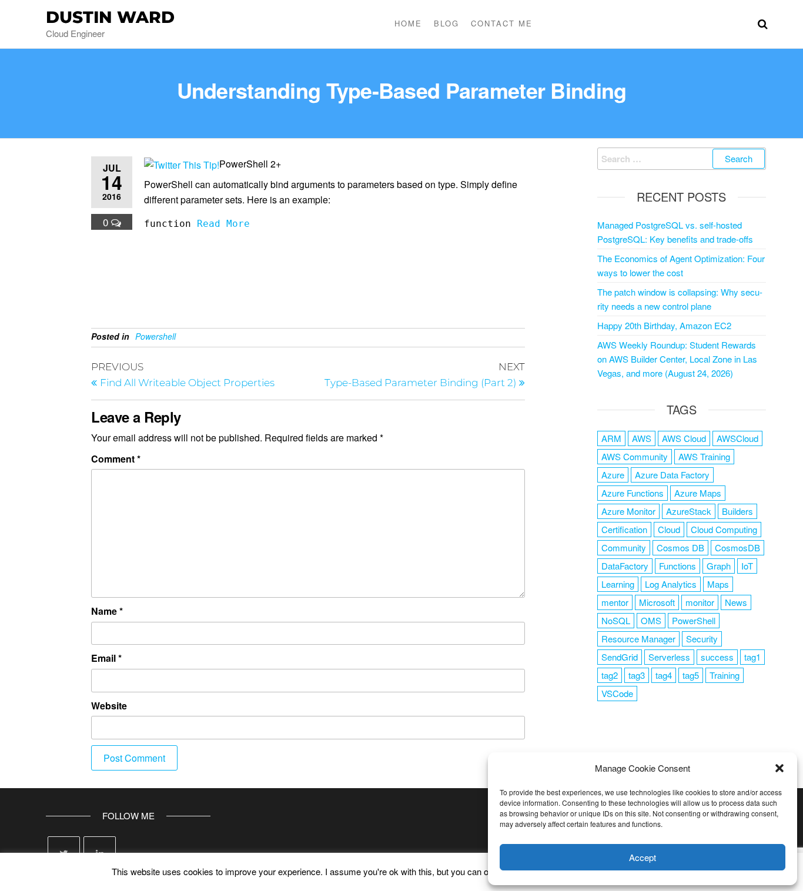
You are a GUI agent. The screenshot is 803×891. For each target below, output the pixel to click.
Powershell (155, 336)
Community (623, 547)
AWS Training (704, 456)
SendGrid (619, 657)
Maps (718, 584)
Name (107, 611)
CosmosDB (737, 547)
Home (408, 23)
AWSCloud (737, 438)
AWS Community (634, 456)
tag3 (636, 675)
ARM (611, 438)
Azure (612, 474)
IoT (747, 566)
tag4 (663, 675)
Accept (642, 857)
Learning (617, 584)
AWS (641, 438)
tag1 (752, 657)
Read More (223, 223)
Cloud (669, 529)
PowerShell (693, 620)
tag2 (609, 675)
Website (109, 705)
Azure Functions (632, 493)
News (736, 602)
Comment (115, 458)
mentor (614, 602)
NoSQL (615, 620)
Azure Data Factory (672, 474)
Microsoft (657, 602)
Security (702, 638)
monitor (699, 602)
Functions (677, 566)
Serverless (669, 657)
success (717, 657)
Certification (624, 529)
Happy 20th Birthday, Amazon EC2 (664, 325)
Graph (719, 566)
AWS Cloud (684, 438)
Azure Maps (697, 493)
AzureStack (688, 511)
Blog (446, 23)
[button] (779, 768)
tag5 (690, 675)
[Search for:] (682, 159)
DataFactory (624, 566)
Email (106, 658)
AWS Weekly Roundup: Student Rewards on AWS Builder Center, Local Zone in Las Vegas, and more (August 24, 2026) (677, 359)
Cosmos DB (680, 547)
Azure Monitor (628, 511)
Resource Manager (638, 638)
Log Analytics (671, 584)
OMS (651, 620)
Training (725, 675)
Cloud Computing (724, 529)
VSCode (617, 693)
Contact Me (502, 23)
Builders (737, 511)
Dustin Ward (110, 17)
